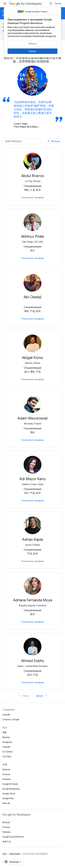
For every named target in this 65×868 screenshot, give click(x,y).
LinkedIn (6, 714)
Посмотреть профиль (32, 197)
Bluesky (6, 737)
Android (6, 769)
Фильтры (53, 141)
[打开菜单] (5, 3)
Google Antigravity (11, 789)
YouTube (6, 756)
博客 (4, 732)
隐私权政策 (15, 854)
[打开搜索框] (51, 3)
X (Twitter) (7, 752)
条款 (4, 854)
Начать (32, 51)
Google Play (8, 798)
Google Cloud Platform (13, 837)
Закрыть (32, 43)
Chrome (6, 774)
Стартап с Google (10, 719)
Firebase (6, 779)
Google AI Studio (10, 784)
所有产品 (6, 841)
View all (6, 803)
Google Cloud (8, 793)
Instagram (7, 742)
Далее (41, 695)
